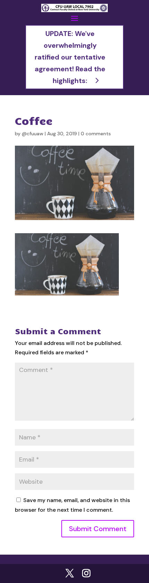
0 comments (96, 133)
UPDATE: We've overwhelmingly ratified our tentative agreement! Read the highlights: (70, 57)
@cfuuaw (32, 133)
